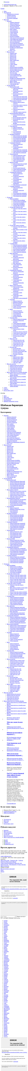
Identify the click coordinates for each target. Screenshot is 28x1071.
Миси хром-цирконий (16, 285)
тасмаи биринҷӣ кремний (20, 246)
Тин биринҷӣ (13, 126)
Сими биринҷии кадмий (19, 169)
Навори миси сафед (18, 358)
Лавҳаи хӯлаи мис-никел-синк (18, 575)
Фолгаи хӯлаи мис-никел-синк (18, 578)
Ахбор (5, 387)
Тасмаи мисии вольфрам (19, 201)
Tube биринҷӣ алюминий (20, 184)
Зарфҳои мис (13, 53)
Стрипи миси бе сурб (18, 341)
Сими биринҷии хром (19, 159)
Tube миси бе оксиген (16, 371)
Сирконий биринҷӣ (15, 142)
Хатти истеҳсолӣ (11, 16)
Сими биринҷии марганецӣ (17, 265)
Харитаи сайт (14, 860)
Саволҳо (6, 389)
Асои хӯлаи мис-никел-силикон (18, 592)
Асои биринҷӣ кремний (19, 249)
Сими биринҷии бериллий (20, 98)
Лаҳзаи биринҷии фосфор (20, 137)
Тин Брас (12, 299)
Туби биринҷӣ (14, 35)
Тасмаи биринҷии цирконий (18, 147)
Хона (5, 11)
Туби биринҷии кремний (19, 196)
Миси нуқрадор (14, 327)
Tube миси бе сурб (18, 345)
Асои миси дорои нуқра (19, 334)
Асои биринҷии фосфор (19, 138)
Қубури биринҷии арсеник (20, 326)
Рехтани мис (13, 347)
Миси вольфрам (14, 198)
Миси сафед (13, 355)
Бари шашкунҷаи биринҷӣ (17, 44)
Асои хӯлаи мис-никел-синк (17, 579)
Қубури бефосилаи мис (16, 70)
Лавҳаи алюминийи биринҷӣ (18, 617)
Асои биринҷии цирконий (20, 149)
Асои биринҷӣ (14, 30)
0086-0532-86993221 (9, 813)
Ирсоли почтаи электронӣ (8, 868)
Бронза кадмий (14, 162)
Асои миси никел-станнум (20, 105)
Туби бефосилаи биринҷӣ (17, 39)
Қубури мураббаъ (14, 36)
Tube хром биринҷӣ (18, 161)
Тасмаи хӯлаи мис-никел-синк (18, 576)
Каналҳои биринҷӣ (15, 46)
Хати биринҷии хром (18, 156)
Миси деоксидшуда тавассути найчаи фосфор (18, 385)
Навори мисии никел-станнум (18, 491)
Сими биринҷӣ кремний (19, 252)
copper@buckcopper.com (10, 4)
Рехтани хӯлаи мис (18, 354)
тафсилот (13, 803)
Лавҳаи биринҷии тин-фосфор (18, 499)
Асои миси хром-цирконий (17, 293)
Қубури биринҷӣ (17, 316)
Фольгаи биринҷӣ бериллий (18, 94)
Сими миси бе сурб (18, 344)
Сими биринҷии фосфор (19, 140)
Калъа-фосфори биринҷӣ (16, 113)
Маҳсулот (6, 19)
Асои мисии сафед (18, 359)
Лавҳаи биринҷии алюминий (18, 174)
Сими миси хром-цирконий (17, 296)
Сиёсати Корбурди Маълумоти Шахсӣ (12, 861)
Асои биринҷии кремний (20, 193)
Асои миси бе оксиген (16, 368)
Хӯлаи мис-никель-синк (16, 207)
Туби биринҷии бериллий (20, 99)
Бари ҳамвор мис (14, 60)
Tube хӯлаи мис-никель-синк (17, 582)
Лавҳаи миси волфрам (19, 200)
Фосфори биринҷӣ (15, 134)
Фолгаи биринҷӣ (14, 26)
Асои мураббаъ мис (15, 74)
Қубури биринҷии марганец (18, 268)
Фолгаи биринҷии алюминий (18, 277)
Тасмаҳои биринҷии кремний (18, 558)
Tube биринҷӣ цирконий (19, 152)
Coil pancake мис (14, 84)
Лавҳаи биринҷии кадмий (20, 163)
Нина (2, 870)
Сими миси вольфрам (19, 204)
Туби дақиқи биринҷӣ (16, 40)
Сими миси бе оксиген (16, 79)
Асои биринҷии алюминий (17, 180)
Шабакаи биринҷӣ (18, 302)
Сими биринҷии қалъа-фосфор (18, 503)
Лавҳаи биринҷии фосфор (20, 135)
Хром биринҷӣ (14, 154)
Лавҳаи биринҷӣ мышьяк (20, 319)
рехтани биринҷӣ (17, 352)
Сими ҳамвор (13, 33)
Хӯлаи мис (10, 197)
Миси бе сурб (13, 338)
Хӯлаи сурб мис (21, 864)
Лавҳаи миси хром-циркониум (18, 287)
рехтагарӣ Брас (17, 348)
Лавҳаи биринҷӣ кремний (20, 245)
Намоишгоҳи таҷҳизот (13, 14)
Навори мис (13, 56)
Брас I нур (12, 50)
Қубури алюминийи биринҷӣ (18, 622)
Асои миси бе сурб (18, 343)
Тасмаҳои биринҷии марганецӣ (18, 258)
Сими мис (12, 63)
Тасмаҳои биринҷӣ (15, 25)
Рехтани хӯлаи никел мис (20, 351)
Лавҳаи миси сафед (18, 357)
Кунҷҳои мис (13, 72)
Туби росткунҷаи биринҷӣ (17, 37)
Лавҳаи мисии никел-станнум (18, 495)
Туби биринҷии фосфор (19, 141)
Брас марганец (14, 253)
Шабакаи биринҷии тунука (11, 401)
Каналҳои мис (14, 77)
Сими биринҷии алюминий (17, 182)
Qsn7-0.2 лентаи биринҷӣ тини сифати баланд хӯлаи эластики (15, 775)
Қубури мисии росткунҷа (16, 68)
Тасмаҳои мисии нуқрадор (20, 331)
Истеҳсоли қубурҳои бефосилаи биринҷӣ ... (14, 763)
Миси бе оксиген (11, 364)
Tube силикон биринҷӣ (19, 250)
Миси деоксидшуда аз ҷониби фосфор (17, 372)
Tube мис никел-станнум (19, 112)
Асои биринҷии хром (18, 158)
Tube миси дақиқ (14, 71)
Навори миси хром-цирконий (18, 290)
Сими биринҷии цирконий (20, 151)
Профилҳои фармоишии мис (17, 78)
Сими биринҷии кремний (20, 194)
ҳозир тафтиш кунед (6, 856)
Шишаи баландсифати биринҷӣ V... (14, 733)
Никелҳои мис (4, 864)
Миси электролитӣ (15, 82)
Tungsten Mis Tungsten (19, 205)
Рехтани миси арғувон (19, 350)
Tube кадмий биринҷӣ (19, 170)
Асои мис (12, 61)
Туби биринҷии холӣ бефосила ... (14, 744)
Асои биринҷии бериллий (20, 96)
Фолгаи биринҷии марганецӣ (18, 261)
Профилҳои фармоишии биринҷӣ (16, 442)
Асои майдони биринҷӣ (16, 43)
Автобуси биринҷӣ (15, 28)
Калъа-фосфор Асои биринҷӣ (18, 502)
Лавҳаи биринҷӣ (14, 23)
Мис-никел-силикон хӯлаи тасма (18, 587)
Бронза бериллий (14, 86)
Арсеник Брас (13, 317)
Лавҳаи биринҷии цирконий (18, 145)
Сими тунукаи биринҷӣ (19, 306)
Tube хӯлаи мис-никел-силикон (18, 594)
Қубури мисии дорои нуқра (17, 666)
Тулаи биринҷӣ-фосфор (19, 124)
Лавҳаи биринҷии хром (19, 155)
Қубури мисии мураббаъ (16, 67)
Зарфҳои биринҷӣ (14, 22)
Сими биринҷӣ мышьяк (19, 323)
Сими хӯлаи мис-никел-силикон (18, 593)
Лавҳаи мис (13, 54)
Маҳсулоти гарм (5, 860)
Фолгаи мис (13, 57)
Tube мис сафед (17, 362)
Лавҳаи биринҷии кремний (17, 557)
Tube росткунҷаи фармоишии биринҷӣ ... (15, 754)
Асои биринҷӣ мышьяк (19, 324)
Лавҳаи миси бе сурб (18, 340)
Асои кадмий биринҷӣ (19, 168)
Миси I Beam (13, 81)
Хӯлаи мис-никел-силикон (17, 225)
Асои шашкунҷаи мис (16, 75)
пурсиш (9, 803)
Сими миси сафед (17, 361)
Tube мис (12, 65)
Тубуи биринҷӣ (17, 308)
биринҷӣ (9, 21)
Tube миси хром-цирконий (20, 298)
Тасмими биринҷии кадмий (17, 541)
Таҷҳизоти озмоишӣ (12, 18)
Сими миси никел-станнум (17, 494)
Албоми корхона (11, 15)
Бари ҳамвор (13, 29)
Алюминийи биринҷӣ (16, 172)
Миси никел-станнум (15, 100)
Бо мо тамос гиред (8, 390)
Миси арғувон (10, 51)
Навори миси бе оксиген (16, 366)
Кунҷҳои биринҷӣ (15, 42)
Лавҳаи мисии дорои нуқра (17, 660)
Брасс (11, 309)
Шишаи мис (13, 58)
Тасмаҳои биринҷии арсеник (17, 653)
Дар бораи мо (7, 12)
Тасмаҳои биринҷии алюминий (18, 177)
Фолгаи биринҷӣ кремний (20, 247)
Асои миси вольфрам (18, 203)
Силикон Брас (13, 243)
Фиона (2, 871)
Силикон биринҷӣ (15, 186)
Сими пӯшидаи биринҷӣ (7, 863)
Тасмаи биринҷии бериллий (18, 91)
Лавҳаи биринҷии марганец (18, 255)
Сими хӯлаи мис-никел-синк (17, 580)
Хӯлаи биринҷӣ (11, 85)
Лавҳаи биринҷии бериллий (18, 89)
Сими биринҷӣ (14, 32)
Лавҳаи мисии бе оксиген (17, 365)
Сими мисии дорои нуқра (20, 333)
